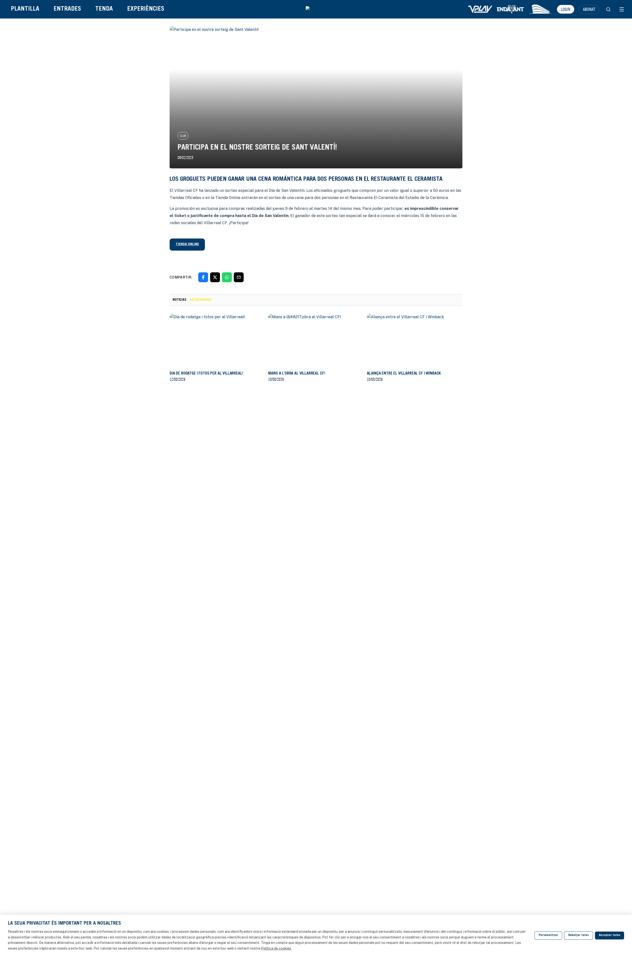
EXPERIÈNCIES (145, 9)
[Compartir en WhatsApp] (227, 277)
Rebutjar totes (578, 935)
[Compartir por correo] (239, 277)
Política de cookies (276, 948)
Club (183, 136)
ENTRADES (67, 9)
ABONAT (589, 9)
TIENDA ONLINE (187, 244)
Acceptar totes (609, 935)
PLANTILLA (25, 9)
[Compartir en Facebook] (203, 277)
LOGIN (565, 9)
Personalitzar (548, 935)
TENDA (104, 9)
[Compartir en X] (215, 277)
